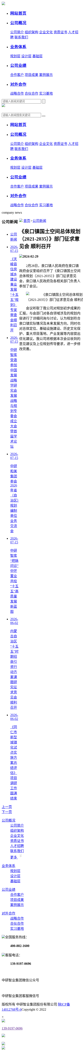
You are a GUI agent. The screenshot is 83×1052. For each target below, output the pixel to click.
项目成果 (31, 75)
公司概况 (8, 820)
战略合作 (17, 93)
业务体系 (8, 866)
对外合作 (8, 913)
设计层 (26, 56)
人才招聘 (17, 846)
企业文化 (46, 32)
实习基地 (46, 93)
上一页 (7, 807)
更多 (14, 857)
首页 (26, 221)
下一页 (7, 812)
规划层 (15, 56)
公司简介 (17, 32)
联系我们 (21, 37)
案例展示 (46, 75)
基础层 (37, 56)
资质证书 (60, 32)
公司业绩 (8, 889)
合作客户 (17, 75)
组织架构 (31, 32)
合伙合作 (31, 93)
